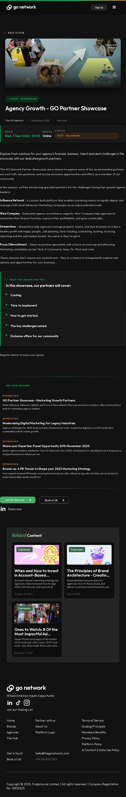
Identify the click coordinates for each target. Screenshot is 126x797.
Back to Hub (13, 32)
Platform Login (45, 732)
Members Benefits (94, 732)
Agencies (13, 732)
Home (11, 720)
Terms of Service (93, 720)
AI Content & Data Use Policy (100, 750)
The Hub (12, 738)
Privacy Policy (91, 738)
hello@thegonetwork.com (52, 753)
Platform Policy (92, 744)
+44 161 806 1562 (46, 759)
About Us (41, 726)
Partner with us (45, 720)
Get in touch (15, 753)
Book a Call (14, 759)
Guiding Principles (93, 726)
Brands (11, 726)
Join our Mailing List (20, 710)
